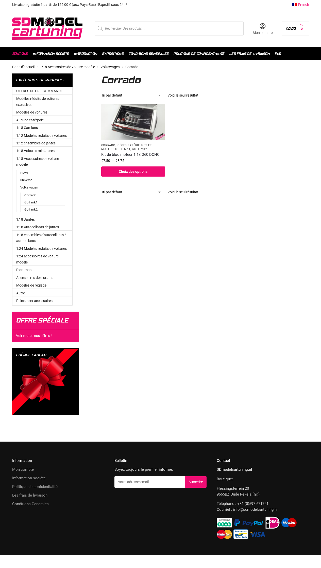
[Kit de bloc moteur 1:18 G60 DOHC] (133, 122)
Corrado (108, 145)
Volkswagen (110, 67)
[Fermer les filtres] (87, 76)
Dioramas (23, 270)
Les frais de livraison (29, 495)
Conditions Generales (30, 504)
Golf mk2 (139, 149)
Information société (29, 478)
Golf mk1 (122, 149)
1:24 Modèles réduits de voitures (41, 249)
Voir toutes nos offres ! (34, 336)
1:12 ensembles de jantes (36, 143)
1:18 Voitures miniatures (35, 151)
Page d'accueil (23, 67)
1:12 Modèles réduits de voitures (41, 136)
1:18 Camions (27, 128)
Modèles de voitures (31, 112)
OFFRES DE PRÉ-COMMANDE (39, 91)
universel (26, 180)
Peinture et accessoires (34, 301)
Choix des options (133, 171)
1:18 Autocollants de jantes (37, 227)
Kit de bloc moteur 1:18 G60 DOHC (130, 154)
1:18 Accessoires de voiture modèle (67, 67)
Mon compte (263, 33)
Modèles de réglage (31, 285)
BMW (24, 173)
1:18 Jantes (25, 219)
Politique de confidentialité (35, 486)
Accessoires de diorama (35, 278)
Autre (20, 293)
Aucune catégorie (30, 120)
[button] (295, 28)
